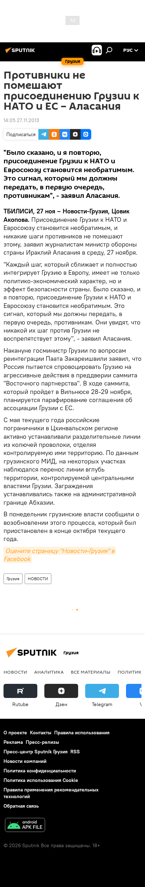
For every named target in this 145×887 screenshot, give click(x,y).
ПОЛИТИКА (131, 672)
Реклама (13, 742)
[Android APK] (25, 826)
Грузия (13, 578)
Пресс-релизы (42, 742)
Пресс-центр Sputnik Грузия (36, 751)
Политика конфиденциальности (40, 770)
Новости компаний (25, 761)
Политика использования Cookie (41, 780)
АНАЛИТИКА (49, 672)
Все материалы (91, 672)
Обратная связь (21, 806)
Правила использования (81, 732)
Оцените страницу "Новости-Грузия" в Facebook (60, 555)
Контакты (40, 732)
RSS (75, 751)
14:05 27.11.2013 (21, 120)
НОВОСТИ (38, 578)
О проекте (15, 732)
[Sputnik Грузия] (21, 53)
